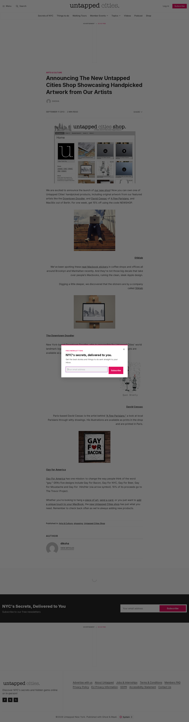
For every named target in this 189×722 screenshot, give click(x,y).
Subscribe (116, 370)
